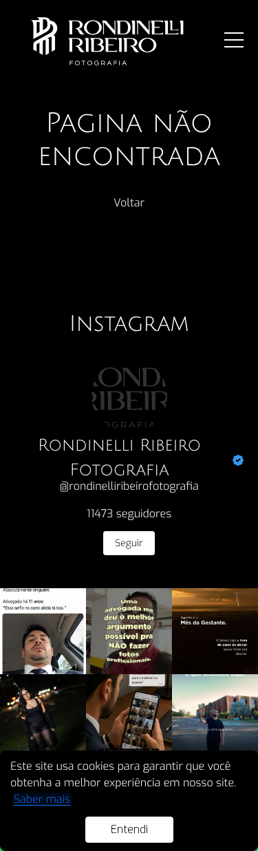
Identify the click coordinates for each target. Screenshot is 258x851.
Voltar (129, 203)
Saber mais (42, 800)
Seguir (129, 543)
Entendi (129, 829)
